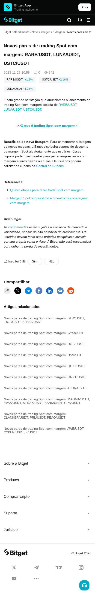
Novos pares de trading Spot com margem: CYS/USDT (44, 333)
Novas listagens (42, 32)
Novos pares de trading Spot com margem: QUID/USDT (44, 366)
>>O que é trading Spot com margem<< (47, 125)
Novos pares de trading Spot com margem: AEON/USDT (45, 388)
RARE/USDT (68, 105)
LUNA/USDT (12, 109)
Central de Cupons (50, 166)
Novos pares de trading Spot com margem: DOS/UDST (44, 344)
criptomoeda (17, 227)
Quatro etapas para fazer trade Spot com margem (46, 190)
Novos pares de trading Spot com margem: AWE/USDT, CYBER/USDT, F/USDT (44, 430)
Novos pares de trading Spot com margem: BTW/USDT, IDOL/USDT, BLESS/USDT (44, 320)
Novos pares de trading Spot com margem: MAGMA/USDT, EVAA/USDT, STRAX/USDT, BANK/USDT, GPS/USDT (47, 401)
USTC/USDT (32, 109)
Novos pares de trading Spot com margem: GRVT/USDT (45, 377)
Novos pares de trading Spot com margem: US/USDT (43, 355)
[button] (47, 463)
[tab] (47, 463)
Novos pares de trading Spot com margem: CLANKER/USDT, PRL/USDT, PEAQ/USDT (35, 415)
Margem (59, 32)
